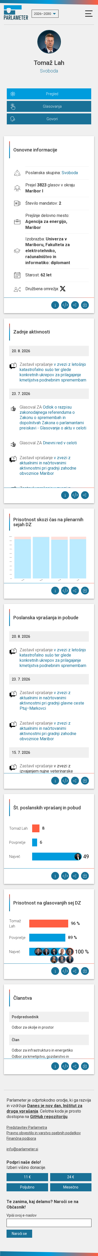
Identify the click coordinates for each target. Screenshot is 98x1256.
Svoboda (49, 71)
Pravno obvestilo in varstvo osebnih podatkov (44, 1133)
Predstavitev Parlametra (27, 1127)
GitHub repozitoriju (48, 1116)
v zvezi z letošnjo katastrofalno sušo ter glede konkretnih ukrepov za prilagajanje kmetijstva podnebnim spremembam (53, 372)
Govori (52, 119)
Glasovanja (52, 106)
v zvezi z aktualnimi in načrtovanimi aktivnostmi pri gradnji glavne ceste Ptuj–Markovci (52, 700)
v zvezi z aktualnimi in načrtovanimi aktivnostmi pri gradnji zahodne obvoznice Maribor (48, 465)
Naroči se (19, 1233)
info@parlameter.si (22, 1149)
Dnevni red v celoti (60, 442)
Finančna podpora (21, 1138)
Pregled (52, 94)
